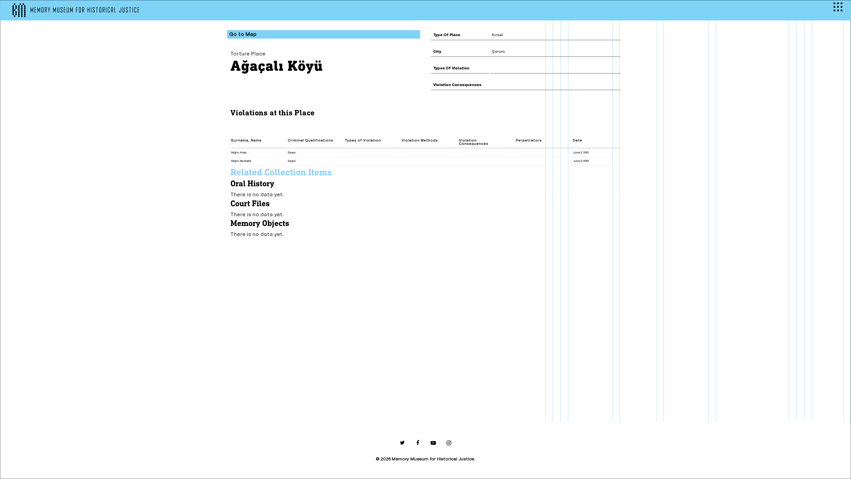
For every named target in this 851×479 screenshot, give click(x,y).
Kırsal (497, 35)
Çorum (498, 51)
